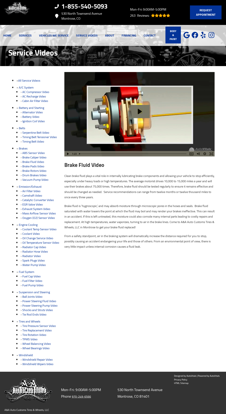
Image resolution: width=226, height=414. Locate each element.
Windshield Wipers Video (37, 364)
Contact (150, 35)
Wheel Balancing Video (36, 343)
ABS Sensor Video (33, 153)
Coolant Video (31, 233)
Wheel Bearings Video (36, 348)
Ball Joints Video (32, 296)
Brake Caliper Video (34, 157)
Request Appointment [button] (205, 12)
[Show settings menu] (204, 154)
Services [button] (25, 35)
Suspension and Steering (34, 292)
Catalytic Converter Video (38, 200)
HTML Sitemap (181, 383)
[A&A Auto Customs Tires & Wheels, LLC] (16, 12)
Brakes (23, 148)
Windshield (26, 355)
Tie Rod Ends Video (34, 314)
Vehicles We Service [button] (54, 35)
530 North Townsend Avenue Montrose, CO (81, 16)
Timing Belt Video (33, 141)
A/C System (26, 87)
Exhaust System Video (36, 209)
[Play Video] (67, 154)
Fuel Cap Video (31, 276)
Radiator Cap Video (34, 247)
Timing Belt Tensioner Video (39, 137)
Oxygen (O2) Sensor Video (38, 218)
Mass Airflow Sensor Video (39, 213)
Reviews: (139, 15)
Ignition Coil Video (33, 121)
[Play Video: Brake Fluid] (139, 111)
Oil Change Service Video (37, 238)
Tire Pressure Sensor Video (39, 326)
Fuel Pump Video (33, 285)
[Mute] (198, 154)
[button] (186, 35)
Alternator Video (32, 112)
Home (7, 35)
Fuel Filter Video (32, 280)
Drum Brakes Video (34, 175)
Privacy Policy (180, 379)
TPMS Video (30, 339)
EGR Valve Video (32, 204)
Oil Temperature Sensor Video (40, 242)
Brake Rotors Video (34, 170)
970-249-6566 (81, 396)
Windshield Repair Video (37, 359)
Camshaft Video (32, 195)
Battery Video (30, 116)
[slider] (133, 154)
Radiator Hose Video (35, 251)
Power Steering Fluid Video (39, 301)
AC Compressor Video (35, 92)
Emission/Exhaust (30, 186)
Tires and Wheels (29, 321)
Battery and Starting (31, 108)
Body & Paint (173, 35)
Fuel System (26, 272)
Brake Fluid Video (33, 162)
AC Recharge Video (34, 96)
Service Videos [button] (87, 35)
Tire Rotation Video (34, 335)
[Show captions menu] (191, 154)
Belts (22, 128)
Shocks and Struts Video (37, 310)
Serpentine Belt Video (35, 132)
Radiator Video (31, 256)
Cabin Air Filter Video (35, 101)
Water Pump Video (34, 265)
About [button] (109, 35)
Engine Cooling (28, 224)
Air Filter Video (31, 191)
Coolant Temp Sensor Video (39, 229)
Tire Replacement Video (37, 330)
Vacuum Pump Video (35, 179)
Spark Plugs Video (33, 260)
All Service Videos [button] (29, 80)
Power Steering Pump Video (40, 305)
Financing (129, 35)
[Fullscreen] (211, 154)
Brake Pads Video (33, 166)
